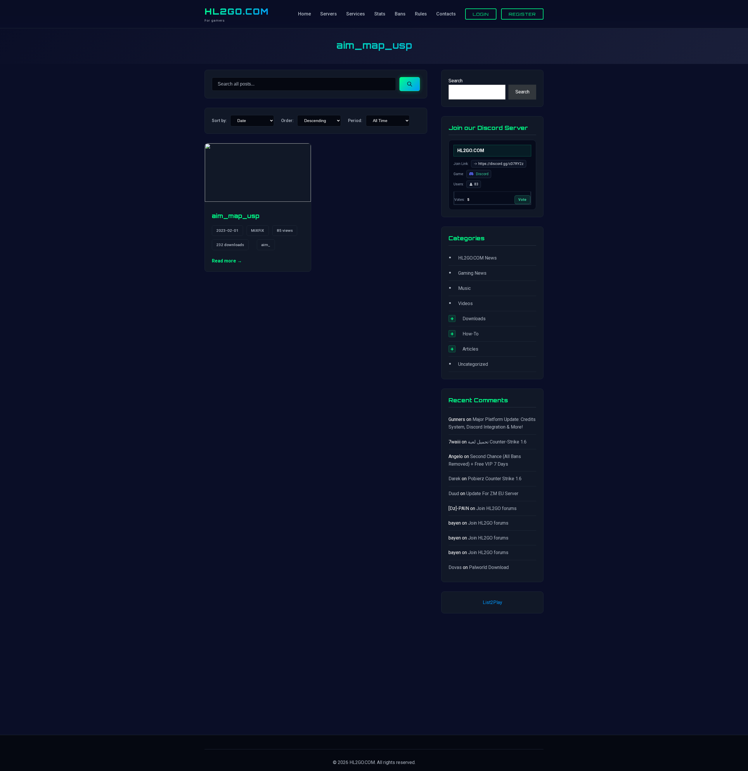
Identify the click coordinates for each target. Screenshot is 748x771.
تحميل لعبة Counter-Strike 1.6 (497, 442)
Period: (355, 120)
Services (355, 14)
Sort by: (219, 120)
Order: (287, 120)
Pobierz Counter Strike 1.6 (495, 478)
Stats (379, 14)
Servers (328, 14)
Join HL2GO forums (496, 508)
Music (464, 288)
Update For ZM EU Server (492, 493)
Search (456, 80)
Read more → (227, 261)
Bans (400, 14)
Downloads (474, 318)
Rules (421, 14)
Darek (454, 478)
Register (522, 14)
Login (481, 14)
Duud (454, 493)
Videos (465, 303)
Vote (522, 200)
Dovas (455, 567)
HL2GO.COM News (477, 258)
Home (304, 14)
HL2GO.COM (237, 11)
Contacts (446, 14)
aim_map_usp (235, 216)
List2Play (492, 602)
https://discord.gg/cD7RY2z (501, 164)
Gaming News (472, 273)
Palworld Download (489, 567)
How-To (471, 334)
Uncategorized (473, 364)
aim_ (265, 244)
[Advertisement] (492, 673)
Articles (470, 349)
